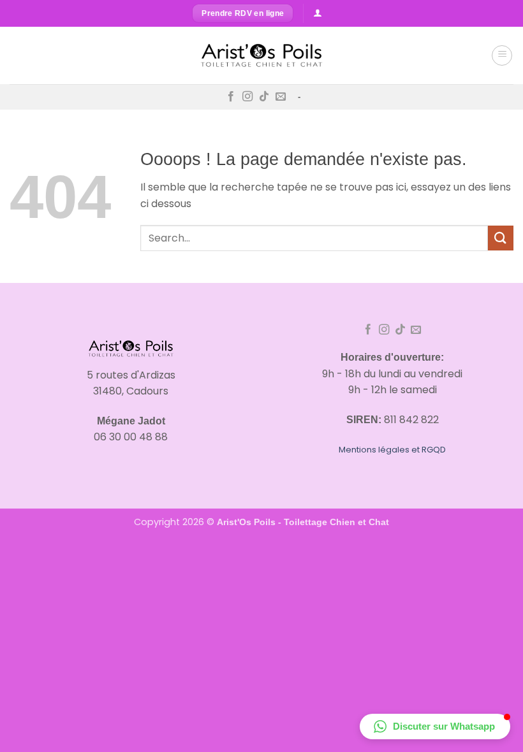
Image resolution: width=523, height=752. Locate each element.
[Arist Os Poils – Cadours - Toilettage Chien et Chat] (261, 55)
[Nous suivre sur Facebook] (231, 97)
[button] (502, 55)
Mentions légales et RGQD (392, 449)
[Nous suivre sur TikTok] (264, 97)
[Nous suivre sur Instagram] (247, 97)
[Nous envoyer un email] (281, 97)
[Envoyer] (500, 238)
